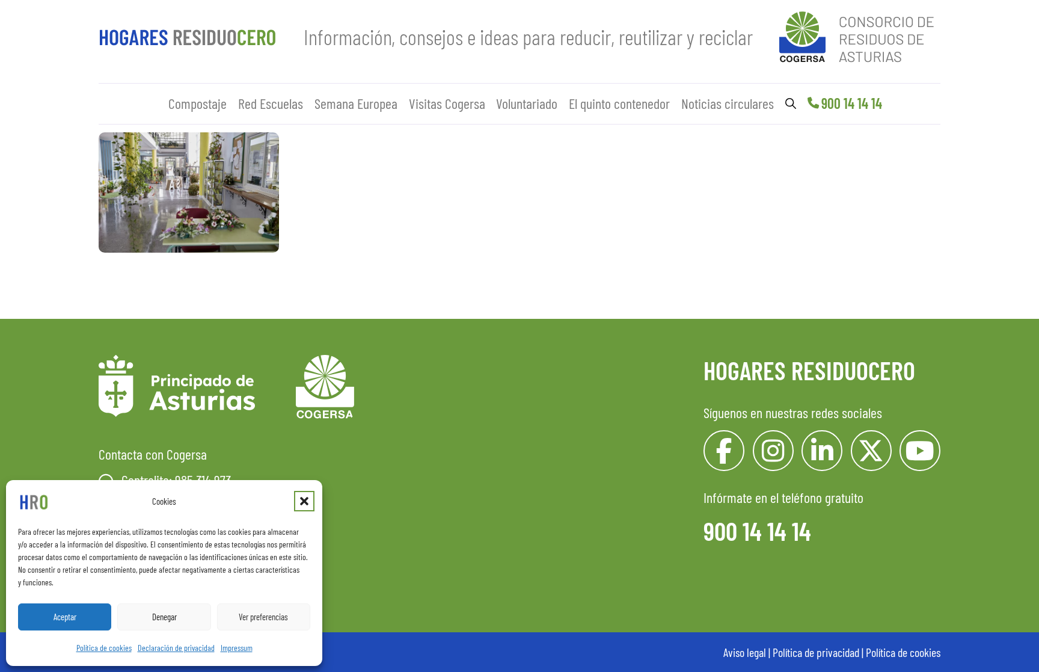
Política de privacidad (816, 652)
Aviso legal (744, 652)
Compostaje (197, 103)
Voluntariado (526, 103)
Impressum (237, 648)
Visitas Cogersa (447, 103)
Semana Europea (355, 103)
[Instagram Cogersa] (773, 450)
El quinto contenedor (619, 103)
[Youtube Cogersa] (920, 450)
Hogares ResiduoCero (809, 370)
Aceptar (65, 616)
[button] (304, 501)
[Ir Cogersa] (859, 34)
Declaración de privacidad (176, 648)
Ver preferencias (263, 616)
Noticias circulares (727, 103)
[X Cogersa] (871, 450)
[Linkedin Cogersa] (822, 450)
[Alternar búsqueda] (790, 103)
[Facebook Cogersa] (724, 450)
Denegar (164, 616)
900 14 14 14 (851, 103)
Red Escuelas (270, 103)
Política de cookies (104, 648)
